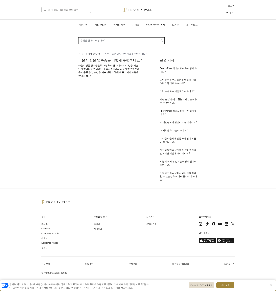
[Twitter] (233, 224)
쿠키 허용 (225, 285)
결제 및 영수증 (92, 54)
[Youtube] (220, 224)
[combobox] (121, 40)
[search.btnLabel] (162, 40)
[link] (207, 240)
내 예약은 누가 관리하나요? (174, 130)
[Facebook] (213, 224)
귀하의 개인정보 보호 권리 (201, 285)
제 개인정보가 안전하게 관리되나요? (178, 122)
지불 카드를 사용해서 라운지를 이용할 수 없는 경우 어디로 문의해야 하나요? (178, 176)
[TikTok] (207, 224)
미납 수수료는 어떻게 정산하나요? (177, 91)
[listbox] (230, 13)
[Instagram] (200, 224)
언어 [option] (228, 13)
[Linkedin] (226, 224)
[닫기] (271, 285)
